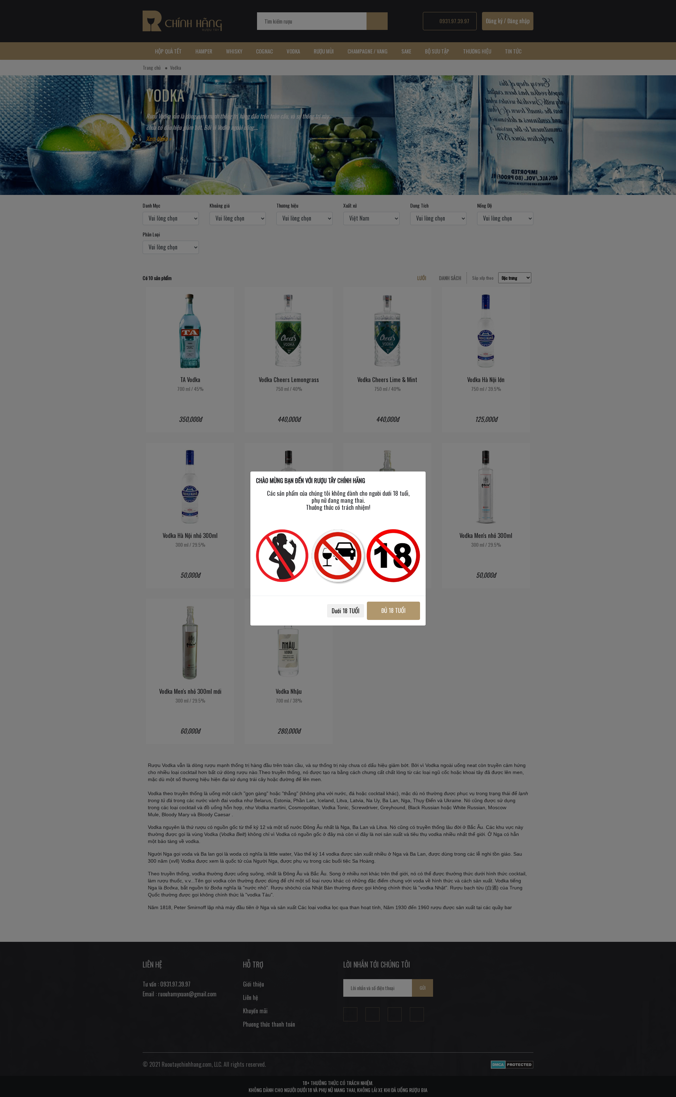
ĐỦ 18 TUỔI (393, 610)
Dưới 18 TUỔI (345, 611)
